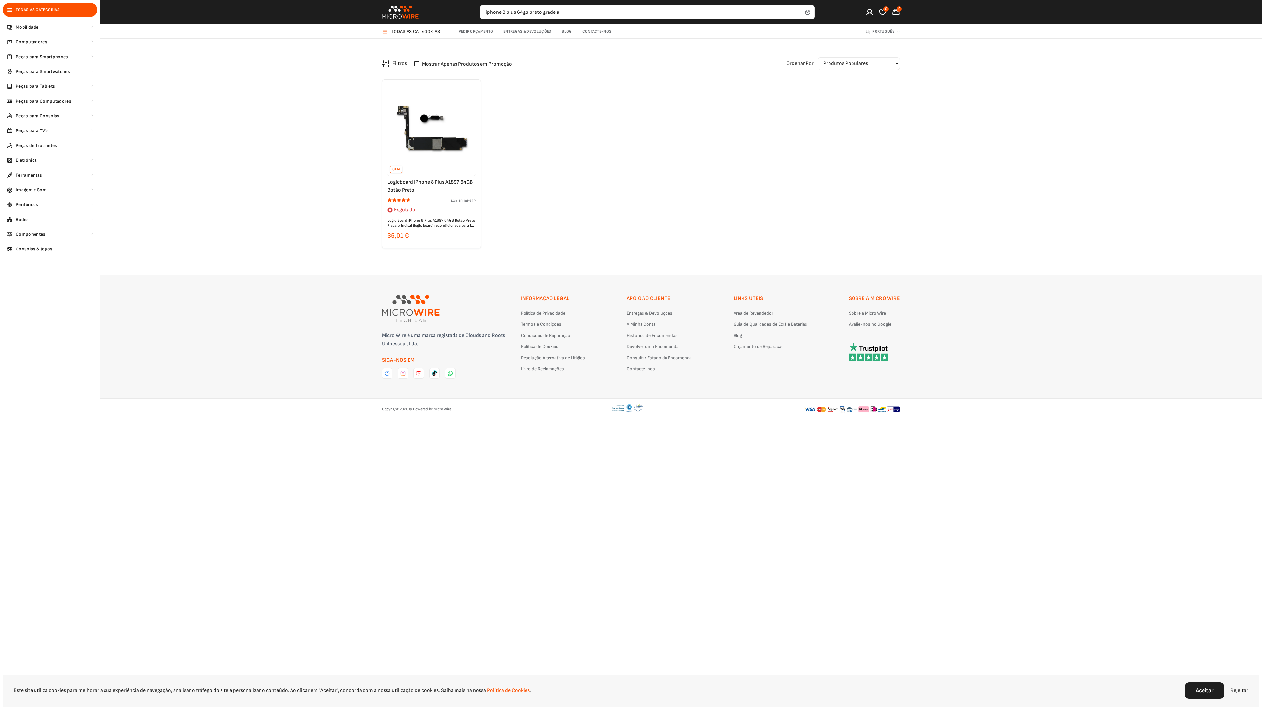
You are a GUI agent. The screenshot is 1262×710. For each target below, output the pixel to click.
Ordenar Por (800, 63)
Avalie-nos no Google (870, 324)
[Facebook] (387, 373)
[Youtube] (418, 373)
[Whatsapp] (450, 373)
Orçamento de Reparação (759, 346)
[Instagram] (403, 373)
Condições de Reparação (545, 335)
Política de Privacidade (543, 313)
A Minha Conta (641, 324)
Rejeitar (1239, 690)
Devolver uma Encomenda (653, 346)
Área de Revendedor (753, 313)
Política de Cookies (539, 346)
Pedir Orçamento (476, 31)
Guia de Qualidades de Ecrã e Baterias (770, 324)
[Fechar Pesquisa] (807, 12)
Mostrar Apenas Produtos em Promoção (467, 64)
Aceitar (1204, 690)
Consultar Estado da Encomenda (659, 358)
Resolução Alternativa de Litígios (553, 358)
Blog (567, 31)
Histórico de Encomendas (652, 335)
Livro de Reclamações (542, 369)
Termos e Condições (541, 324)
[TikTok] (434, 373)
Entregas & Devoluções (527, 31)
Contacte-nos (597, 31)
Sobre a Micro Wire (867, 313)
